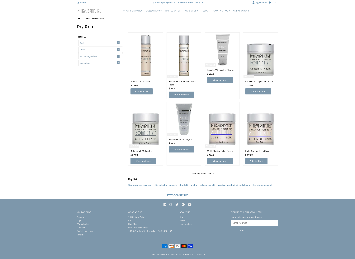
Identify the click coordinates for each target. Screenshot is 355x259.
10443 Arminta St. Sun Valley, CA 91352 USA (150, 231)
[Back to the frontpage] (79, 18)
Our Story (191, 10)
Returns (80, 234)
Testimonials (186, 224)
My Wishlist (83, 224)
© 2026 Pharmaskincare (158, 254)
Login (79, 220)
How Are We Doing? (138, 227)
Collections (153, 10)
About (183, 220)
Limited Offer (173, 10)
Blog (206, 10)
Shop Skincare (132, 10)
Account (81, 217)
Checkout (81, 227)
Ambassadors (241, 10)
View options (181, 94)
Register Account (85, 231)
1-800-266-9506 (136, 217)
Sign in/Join (260, 2)
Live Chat (132, 224)
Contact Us (220, 10)
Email (131, 220)
